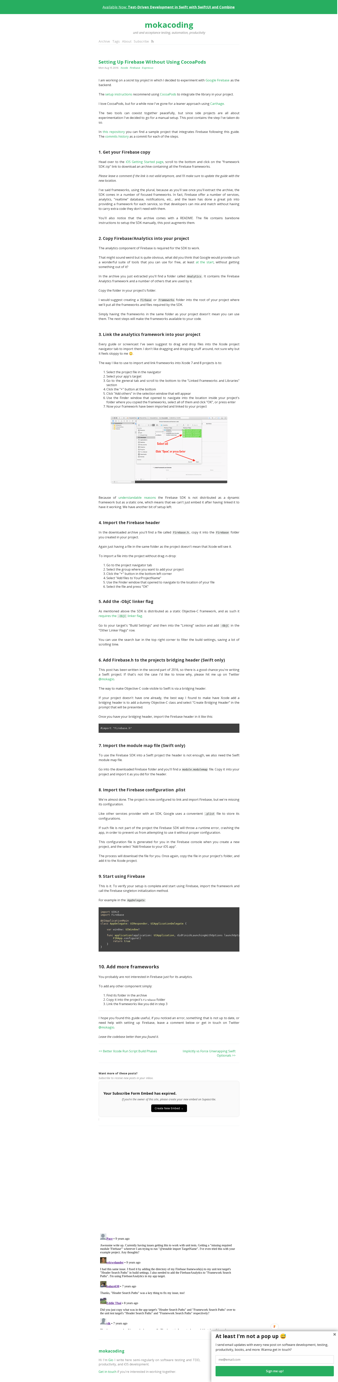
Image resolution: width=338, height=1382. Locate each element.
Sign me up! (274, 1371)
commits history (117, 136)
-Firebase (134, 67)
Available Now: (168, 7)
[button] (275, 1336)
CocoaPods (168, 94)
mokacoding (169, 24)
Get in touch (107, 1372)
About (126, 41)
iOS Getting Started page (144, 162)
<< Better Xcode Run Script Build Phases (128, 1051)
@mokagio (106, 679)
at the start (205, 262)
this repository (114, 132)
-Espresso (147, 67)
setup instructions (118, 94)
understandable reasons (137, 497)
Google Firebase (217, 80)
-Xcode (124, 67)
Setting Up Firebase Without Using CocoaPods (152, 62)
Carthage (217, 104)
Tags (116, 41)
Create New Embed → (169, 1108)
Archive (104, 41)
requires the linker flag (120, 616)
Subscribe (141, 41)
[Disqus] (169, 1180)
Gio (110, 1360)
